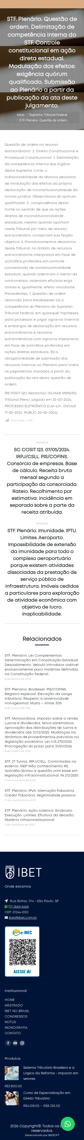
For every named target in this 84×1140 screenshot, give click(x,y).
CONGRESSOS (16, 1016)
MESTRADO (14, 1005)
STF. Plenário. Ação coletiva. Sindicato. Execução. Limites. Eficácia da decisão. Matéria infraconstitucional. (39, 815)
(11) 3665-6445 (18, 906)
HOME (10, 1000)
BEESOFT (53, 1135)
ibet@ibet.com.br (23, 917)
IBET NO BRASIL (17, 1011)
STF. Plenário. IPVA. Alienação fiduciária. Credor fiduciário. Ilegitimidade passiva (40, 793)
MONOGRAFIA (16, 1027)
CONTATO (13, 1033)
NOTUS (10, 1022)
